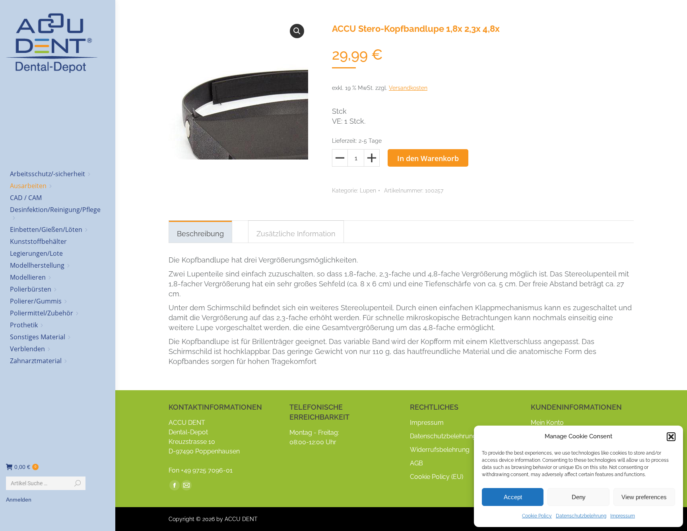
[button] (671, 437)
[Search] (77, 483)
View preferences (644, 497)
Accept (513, 497)
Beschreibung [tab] (200, 234)
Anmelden (18, 499)
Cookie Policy (537, 516)
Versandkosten (408, 88)
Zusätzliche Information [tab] (296, 234)
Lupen (368, 190)
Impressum (622, 516)
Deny (579, 497)
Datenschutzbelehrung (581, 516)
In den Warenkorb (428, 158)
